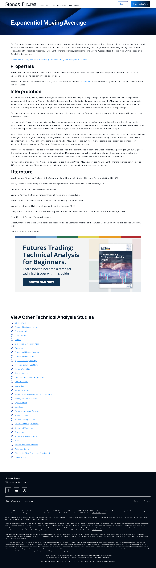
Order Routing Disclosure (76, 557)
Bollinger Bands (22, 323)
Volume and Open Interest (26, 445)
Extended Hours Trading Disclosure (98, 557)
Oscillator (19, 407)
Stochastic (20, 432)
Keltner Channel (22, 373)
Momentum (19, 386)
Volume (18, 441)
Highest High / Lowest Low (26, 365)
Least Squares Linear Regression (30, 378)
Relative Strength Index (25, 420)
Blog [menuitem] (70, 5)
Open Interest (21, 403)
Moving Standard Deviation (27, 399)
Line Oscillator (21, 382)
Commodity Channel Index (26, 327)
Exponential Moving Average (27, 352)
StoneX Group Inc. (35, 517)
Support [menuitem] (77, 5)
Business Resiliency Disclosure (56, 557)
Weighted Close (22, 449)
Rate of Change (22, 415)
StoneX (137, 501)
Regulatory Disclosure (135, 536)
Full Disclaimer (97, 530)
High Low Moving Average (26, 361)
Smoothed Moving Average (26, 424)
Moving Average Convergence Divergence (33, 394)
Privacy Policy (49, 555)
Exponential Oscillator (24, 357)
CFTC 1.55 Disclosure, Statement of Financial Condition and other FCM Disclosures (83, 555)
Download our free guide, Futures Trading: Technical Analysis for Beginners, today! (49, 60)
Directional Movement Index (27, 344)
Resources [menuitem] (61, 5)
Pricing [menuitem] (52, 5)
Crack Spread (21, 331)
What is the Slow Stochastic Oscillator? (33, 453)
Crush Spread (21, 335)
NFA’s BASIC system (99, 513)
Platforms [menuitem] (44, 5)
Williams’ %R (20, 457)
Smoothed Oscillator (24, 428)
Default (86, 81)
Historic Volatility (22, 369)
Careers (147, 501)
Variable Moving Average (26, 436)
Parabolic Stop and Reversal (27, 411)
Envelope (19, 348)
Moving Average (22, 390)
